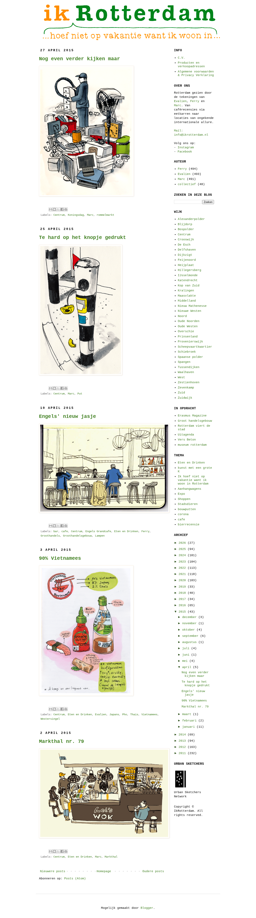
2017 (183, 599)
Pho (124, 714)
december (190, 617)
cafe (64, 531)
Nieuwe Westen (189, 311)
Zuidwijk (185, 398)
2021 (183, 574)
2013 (183, 741)
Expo (181, 494)
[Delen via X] (58, 209)
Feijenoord (187, 260)
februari (190, 720)
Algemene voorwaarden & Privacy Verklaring (196, 73)
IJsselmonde (188, 275)
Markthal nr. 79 (61, 741)
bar (55, 531)
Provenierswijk (190, 341)
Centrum (59, 215)
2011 (183, 753)
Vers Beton (187, 439)
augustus (190, 642)
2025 (183, 549)
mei (185, 661)
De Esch (184, 245)
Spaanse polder (190, 357)
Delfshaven (187, 250)
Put (79, 393)
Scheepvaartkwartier (195, 347)
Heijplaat (186, 265)
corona (183, 514)
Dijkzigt (185, 255)
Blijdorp (185, 224)
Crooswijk (186, 239)
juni (186, 655)
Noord (182, 316)
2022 (183, 568)
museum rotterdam (192, 445)
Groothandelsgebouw (77, 535)
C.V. (181, 58)
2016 (183, 605)
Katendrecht (188, 280)
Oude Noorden (188, 321)
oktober (189, 630)
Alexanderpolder (191, 219)
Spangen (184, 362)
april (187, 667)
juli (186, 648)
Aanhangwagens (189, 489)
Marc (90, 215)
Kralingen (186, 290)
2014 (183, 734)
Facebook (185, 152)
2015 (183, 612)
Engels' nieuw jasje (67, 416)
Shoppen (184, 499)
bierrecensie (188, 524)
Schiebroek (187, 352)
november (190, 623)
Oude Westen (188, 326)
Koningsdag (76, 215)
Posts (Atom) (75, 878)
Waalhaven (186, 372)
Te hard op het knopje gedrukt (82, 238)
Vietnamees (149, 714)
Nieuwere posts (52, 871)
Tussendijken (188, 367)
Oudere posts (153, 871)
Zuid (181, 392)
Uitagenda (186, 434)
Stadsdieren (188, 504)
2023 (183, 562)
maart (187, 714)
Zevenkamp (186, 387)
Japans (114, 714)
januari (189, 727)
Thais (134, 714)
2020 (183, 580)
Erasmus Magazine (192, 415)
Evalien (100, 714)
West (181, 377)
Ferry (145, 531)
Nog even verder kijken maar (79, 59)
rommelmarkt (105, 215)
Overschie (186, 331)
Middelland (187, 301)
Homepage (104, 871)
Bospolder (186, 229)
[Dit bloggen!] (54, 209)
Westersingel (50, 718)
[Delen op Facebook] (62, 209)
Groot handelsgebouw (195, 421)
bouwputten (187, 509)
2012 (183, 747)
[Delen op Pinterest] (66, 209)
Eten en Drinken (126, 531)
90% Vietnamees (60, 558)
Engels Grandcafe (98, 531)
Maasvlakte (187, 296)
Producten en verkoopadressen (191, 64)
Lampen (100, 535)
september (191, 636)
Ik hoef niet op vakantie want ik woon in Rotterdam (193, 480)
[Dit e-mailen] (51, 209)
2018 (183, 593)
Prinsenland (188, 336)
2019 (183, 587)
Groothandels (50, 535)
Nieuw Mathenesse (192, 306)
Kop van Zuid (188, 285)
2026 (183, 543)
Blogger (147, 908)
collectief (187, 184)
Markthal (111, 856)
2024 (183, 555)
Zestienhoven (188, 382)
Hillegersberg (189, 270)
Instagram (186, 147)
